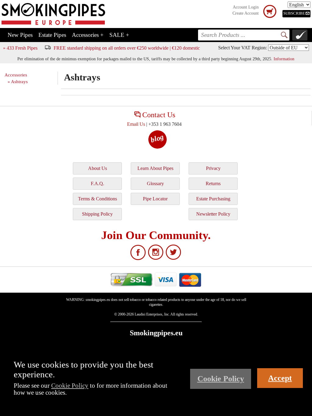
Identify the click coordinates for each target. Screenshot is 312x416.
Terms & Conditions (97, 198)
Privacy (213, 168)
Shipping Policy (97, 214)
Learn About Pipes (155, 168)
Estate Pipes (52, 35)
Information (284, 58)
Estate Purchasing (213, 198)
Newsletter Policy (213, 214)
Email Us (136, 124)
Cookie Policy (69, 385)
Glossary (155, 183)
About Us (97, 168)
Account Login (246, 7)
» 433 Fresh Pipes (20, 48)
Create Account (245, 13)
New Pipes (20, 35)
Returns (213, 183)
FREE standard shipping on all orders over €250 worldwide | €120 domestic (127, 48)
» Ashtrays (18, 81)
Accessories (88, 35)
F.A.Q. (97, 183)
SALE (119, 35)
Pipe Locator (155, 198)
